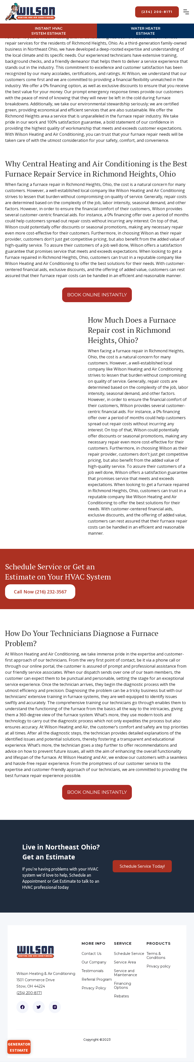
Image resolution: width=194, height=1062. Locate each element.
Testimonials (92, 971)
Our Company (94, 962)
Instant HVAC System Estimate (48, 31)
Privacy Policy (94, 988)
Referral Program (97, 979)
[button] (188, 12)
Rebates (121, 996)
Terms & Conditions (156, 956)
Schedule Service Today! (142, 866)
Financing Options (122, 985)
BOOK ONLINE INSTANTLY (97, 295)
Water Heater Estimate (145, 31)
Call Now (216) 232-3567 (40, 592)
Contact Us (91, 954)
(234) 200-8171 (29, 993)
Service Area (125, 962)
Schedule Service (129, 954)
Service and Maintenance (125, 973)
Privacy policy (159, 966)
